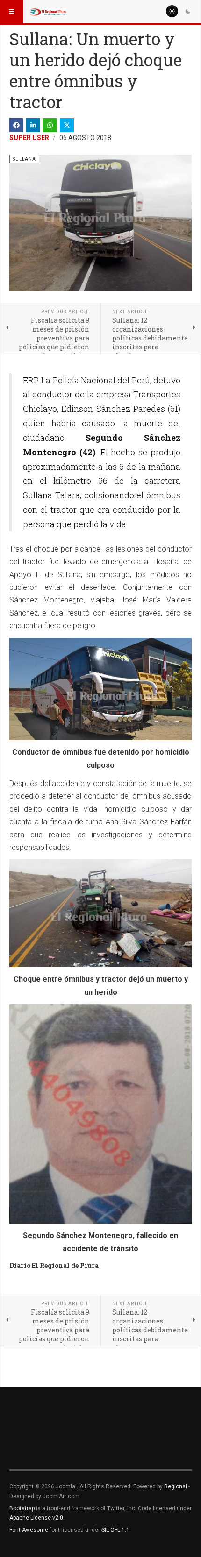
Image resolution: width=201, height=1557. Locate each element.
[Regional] (47, 11)
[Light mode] (172, 11)
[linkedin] (33, 125)
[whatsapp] (50, 125)
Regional (175, 1486)
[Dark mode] (188, 11)
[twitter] (67, 125)
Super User (29, 138)
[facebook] (16, 125)
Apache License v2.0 (36, 1518)
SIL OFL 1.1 (115, 1530)
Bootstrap (22, 1508)
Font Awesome (28, 1530)
